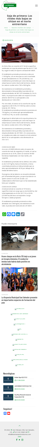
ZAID (19, 437)
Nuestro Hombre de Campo (21, 28)
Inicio (6, 28)
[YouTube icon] (19, 439)
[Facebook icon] (17, 439)
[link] (19, 309)
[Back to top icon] (19, 426)
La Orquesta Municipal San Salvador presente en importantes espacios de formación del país (19, 300)
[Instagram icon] (22, 439)
